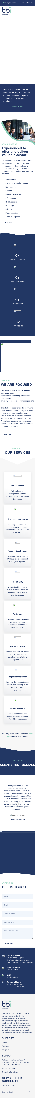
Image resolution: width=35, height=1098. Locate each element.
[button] (32, 11)
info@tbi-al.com (12, 1072)
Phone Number (13, 968)
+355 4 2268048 (10, 1068)
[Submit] (29, 1092)
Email (9, 975)
